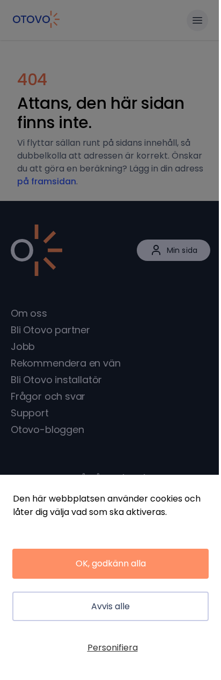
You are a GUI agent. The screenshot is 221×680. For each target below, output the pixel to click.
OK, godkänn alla (111, 563)
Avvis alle (110, 606)
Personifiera (112, 647)
